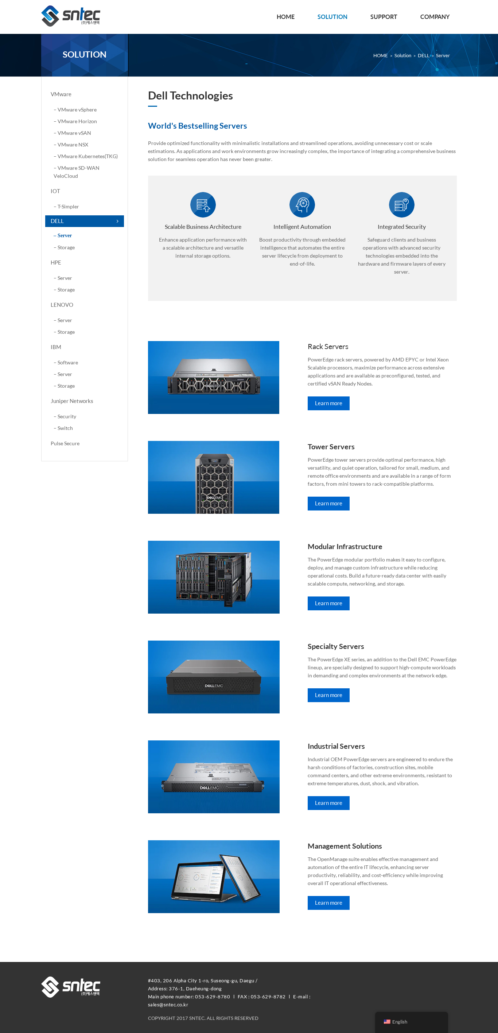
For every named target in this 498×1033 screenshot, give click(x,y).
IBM (56, 347)
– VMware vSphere (75, 109)
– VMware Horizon (75, 121)
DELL (57, 221)
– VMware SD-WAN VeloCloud (77, 172)
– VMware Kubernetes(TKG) (86, 156)
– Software (66, 362)
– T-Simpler (66, 206)
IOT (55, 191)
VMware (61, 94)
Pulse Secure (65, 443)
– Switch (63, 428)
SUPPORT (383, 16)
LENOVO (62, 304)
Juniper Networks (72, 401)
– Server (63, 235)
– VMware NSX (71, 144)
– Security (65, 416)
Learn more (328, 403)
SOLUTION (332, 16)
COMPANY (435, 16)
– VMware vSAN (72, 133)
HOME (286, 16)
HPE (56, 262)
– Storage (64, 247)
